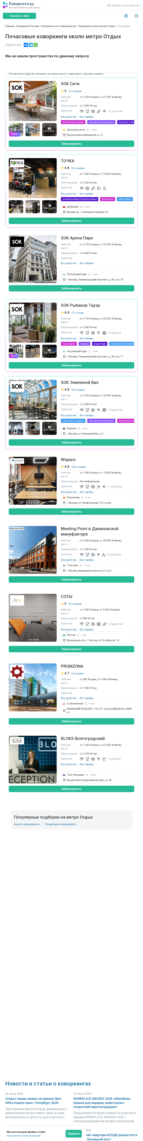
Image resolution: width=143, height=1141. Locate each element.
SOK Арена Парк (77, 238)
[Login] (126, 16)
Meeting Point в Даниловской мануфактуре (90, 531)
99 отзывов (75, 603)
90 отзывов (78, 389)
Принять (73, 1133)
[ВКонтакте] (26, 45)
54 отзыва (77, 673)
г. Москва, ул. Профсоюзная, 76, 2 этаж (89, 502)
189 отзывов (78, 466)
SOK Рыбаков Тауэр (80, 305)
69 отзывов (78, 168)
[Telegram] (31, 45)
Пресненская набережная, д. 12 (85, 134)
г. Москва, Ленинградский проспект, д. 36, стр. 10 (95, 279)
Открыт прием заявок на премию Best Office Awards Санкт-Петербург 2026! (33, 1101)
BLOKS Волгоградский (83, 738)
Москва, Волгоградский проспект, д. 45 (89, 780)
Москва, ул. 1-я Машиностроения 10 (87, 212)
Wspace (68, 459)
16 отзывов (75, 91)
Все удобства (68, 116)
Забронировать (71, 144)
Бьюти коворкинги (26, 824)
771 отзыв (77, 312)
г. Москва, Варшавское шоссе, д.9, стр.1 (89, 570)
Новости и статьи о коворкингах (48, 1083)
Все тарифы (86, 116)
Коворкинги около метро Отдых (96, 26)
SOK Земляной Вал (79, 382)
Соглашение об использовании (23, 1135)
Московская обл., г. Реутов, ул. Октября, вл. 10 (93, 640)
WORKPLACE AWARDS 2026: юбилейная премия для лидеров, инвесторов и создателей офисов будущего (101, 1103)
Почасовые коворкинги (60, 824)
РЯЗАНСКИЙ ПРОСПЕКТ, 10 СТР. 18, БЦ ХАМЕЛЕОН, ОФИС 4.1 (99, 710)
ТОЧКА (67, 160)
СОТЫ (66, 596)
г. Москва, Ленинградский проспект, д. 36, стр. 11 (95, 356)
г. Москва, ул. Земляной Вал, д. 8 (85, 433)
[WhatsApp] (35, 45)
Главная (9, 26)
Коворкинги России (28, 26)
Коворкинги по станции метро (58, 26)
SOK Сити (70, 83)
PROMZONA (72, 666)
